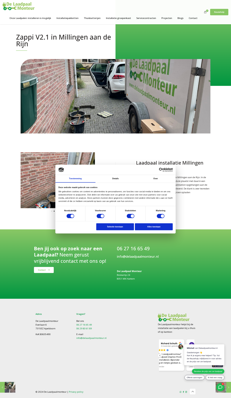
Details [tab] (115, 178)
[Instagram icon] (186, 391)
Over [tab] (155, 178)
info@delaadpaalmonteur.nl (138, 256)
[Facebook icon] (183, 391)
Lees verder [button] (168, 367)
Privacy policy (76, 391)
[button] (23, 180)
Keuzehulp (219, 12)
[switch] (100, 216)
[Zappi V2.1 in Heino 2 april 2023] (7, 387)
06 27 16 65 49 (133, 248)
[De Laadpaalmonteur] (18, 6)
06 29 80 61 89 (84, 328)
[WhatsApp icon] (181, 391)
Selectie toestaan (115, 227)
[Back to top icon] (192, 391)
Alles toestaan (153, 227)
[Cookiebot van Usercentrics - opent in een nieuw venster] (161, 170)
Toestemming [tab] (75, 178)
